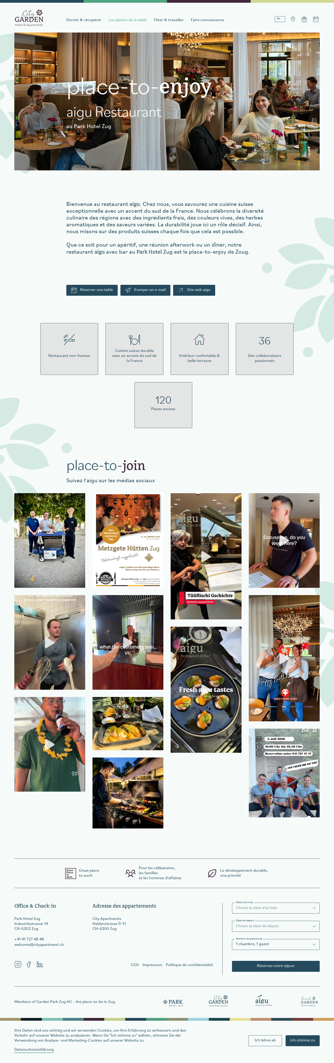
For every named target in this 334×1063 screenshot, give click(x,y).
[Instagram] (18, 964)
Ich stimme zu (302, 1040)
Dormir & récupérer (83, 20)
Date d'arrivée (244, 902)
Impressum (152, 965)
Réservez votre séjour (276, 966)
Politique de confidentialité (189, 965)
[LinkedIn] (39, 964)
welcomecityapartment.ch (39, 945)
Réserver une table (96, 290)
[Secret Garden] (309, 1000)
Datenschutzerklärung (34, 1050)
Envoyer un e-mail (150, 290)
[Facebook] (28, 964)
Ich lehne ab (265, 1040)
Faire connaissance (207, 20)
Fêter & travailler (169, 20)
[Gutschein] (304, 19)
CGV (135, 965)
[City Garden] (218, 1000)
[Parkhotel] (173, 1000)
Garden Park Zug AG (54, 1002)
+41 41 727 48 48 (29, 939)
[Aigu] (264, 1000)
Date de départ (245, 920)
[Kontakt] (293, 19)
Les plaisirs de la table (128, 20)
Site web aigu (198, 290)
